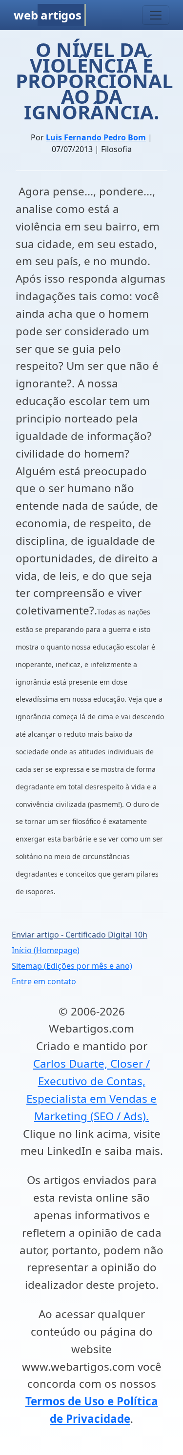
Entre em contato (44, 981)
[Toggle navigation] (155, 15)
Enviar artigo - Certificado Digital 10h (79, 934)
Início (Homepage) (46, 950)
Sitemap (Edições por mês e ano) (72, 965)
